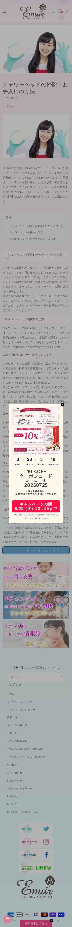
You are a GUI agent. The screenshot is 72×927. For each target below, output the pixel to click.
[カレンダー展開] (7, 919)
